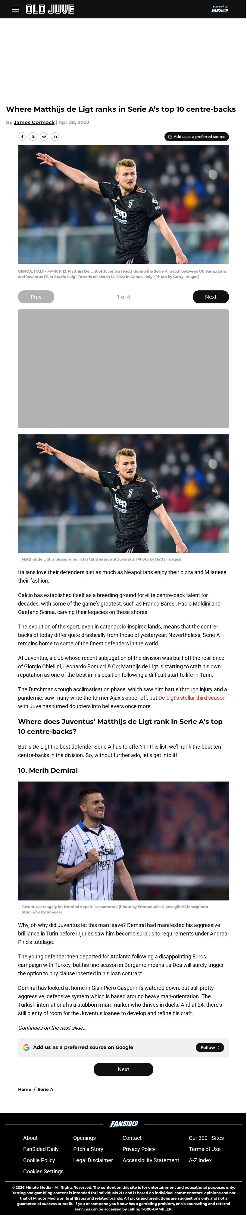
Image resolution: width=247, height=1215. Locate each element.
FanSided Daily (41, 1149)
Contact (132, 1138)
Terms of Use (205, 1149)
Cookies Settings (43, 1171)
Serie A (45, 1089)
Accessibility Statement (151, 1160)
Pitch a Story (88, 1149)
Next (211, 297)
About (30, 1138)
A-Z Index (200, 1160)
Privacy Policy (139, 1149)
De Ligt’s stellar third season (192, 698)
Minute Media (38, 1187)
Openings (84, 1138)
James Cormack (34, 122)
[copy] (55, 136)
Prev (36, 297)
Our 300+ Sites (206, 1138)
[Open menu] (15, 9)
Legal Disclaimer (93, 1160)
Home (24, 1089)
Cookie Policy (39, 1160)
